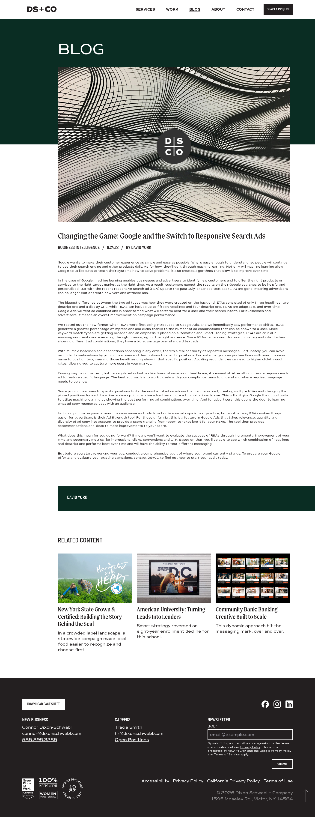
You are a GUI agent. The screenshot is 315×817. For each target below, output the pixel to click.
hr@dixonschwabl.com (139, 733)
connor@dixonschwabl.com (51, 733)
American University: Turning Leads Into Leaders (171, 613)
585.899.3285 (39, 739)
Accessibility (155, 781)
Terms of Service (227, 754)
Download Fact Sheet (43, 704)
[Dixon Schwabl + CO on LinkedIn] (289, 704)
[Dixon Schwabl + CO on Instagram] (277, 704)
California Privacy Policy (233, 781)
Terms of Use (278, 781)
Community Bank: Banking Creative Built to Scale (247, 613)
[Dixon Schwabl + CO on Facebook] (265, 704)
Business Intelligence (79, 247)
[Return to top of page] (305, 795)
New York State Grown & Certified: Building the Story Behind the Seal (90, 616)
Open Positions (132, 739)
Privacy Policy (250, 747)
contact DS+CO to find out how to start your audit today (180, 458)
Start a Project (278, 9)
